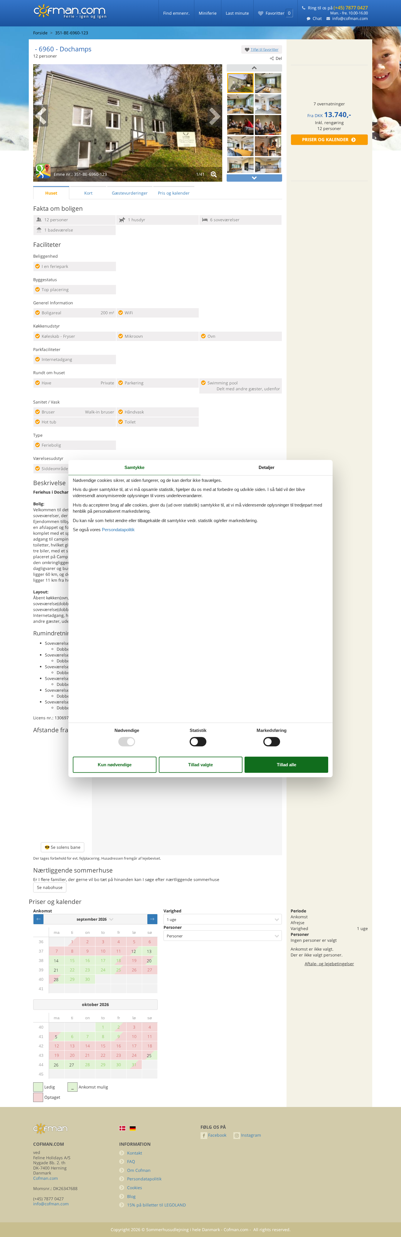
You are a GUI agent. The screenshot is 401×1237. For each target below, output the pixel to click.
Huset (51, 193)
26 (56, 1065)
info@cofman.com (350, 18)
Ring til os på (338, 8)
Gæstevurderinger (130, 193)
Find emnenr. (176, 13)
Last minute (237, 13)
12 (133, 951)
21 (56, 970)
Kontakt (134, 1153)
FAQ (131, 1161)
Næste (152, 919)
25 (149, 1055)
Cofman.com (45, 1178)
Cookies (134, 1187)
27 (71, 1065)
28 (56, 979)
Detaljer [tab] (266, 467)
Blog (131, 1196)
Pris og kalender (174, 193)
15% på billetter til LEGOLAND (156, 1205)
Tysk (133, 1128)
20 (149, 960)
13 (149, 951)
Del (279, 58)
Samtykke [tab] (134, 467)
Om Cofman (139, 1170)
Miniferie (208, 13)
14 (56, 960)
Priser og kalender (325, 139)
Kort (88, 193)
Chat (317, 18)
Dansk (122, 1128)
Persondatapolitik (144, 1179)
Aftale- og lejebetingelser (329, 963)
